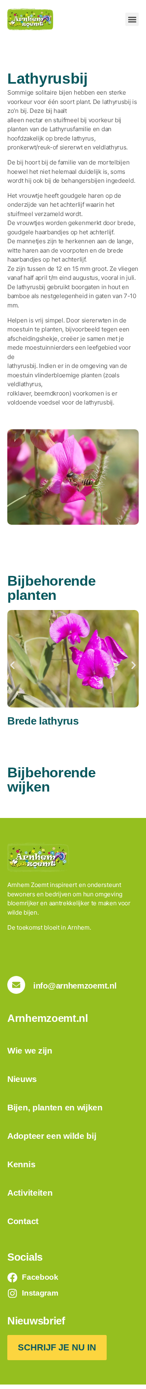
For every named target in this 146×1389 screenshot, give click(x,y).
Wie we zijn (29, 1050)
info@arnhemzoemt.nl (74, 985)
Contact (23, 1221)
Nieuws (21, 1079)
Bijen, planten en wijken (55, 1107)
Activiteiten (29, 1192)
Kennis (21, 1164)
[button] (132, 19)
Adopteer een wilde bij (51, 1135)
